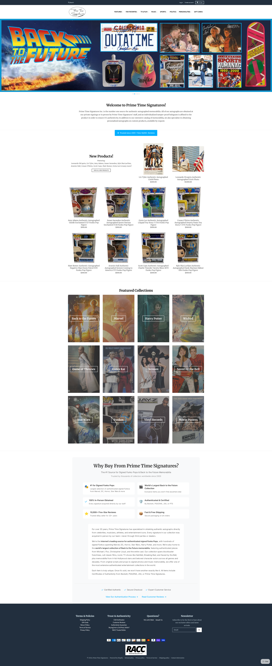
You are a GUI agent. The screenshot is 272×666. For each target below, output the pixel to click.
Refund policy (129, 658)
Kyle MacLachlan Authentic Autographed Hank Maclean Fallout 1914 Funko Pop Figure (188, 268)
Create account (189, 2)
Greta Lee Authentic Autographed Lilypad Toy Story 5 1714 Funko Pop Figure (153, 222)
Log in (181, 2)
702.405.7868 (149, 620)
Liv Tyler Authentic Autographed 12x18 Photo (153, 178)
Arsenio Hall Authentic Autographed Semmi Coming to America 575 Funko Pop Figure (118, 268)
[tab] (136, 93)
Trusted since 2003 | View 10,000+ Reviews (137, 133)
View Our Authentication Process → (122, 597)
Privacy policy (140, 658)
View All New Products (101, 170)
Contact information (177, 658)
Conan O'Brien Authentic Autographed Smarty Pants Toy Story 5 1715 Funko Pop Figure (188, 222)
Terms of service (151, 658)
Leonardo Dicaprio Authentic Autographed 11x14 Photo (188, 178)
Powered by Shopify (116, 658)
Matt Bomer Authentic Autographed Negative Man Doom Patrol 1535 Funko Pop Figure (84, 268)
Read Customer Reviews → (154, 597)
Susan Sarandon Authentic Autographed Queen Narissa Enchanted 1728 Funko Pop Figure (118, 222)
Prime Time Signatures (100, 658)
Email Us (159, 620)
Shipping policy (164, 658)
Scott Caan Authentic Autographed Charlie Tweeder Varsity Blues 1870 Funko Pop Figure (153, 268)
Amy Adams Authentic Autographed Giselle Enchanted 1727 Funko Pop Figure (84, 222)
